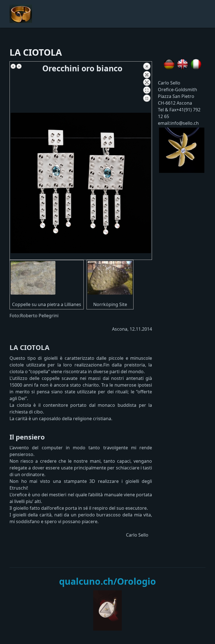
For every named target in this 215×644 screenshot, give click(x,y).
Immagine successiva (19, 66)
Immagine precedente (13, 66)
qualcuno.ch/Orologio (107, 581)
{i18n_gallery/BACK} (146, 87)
